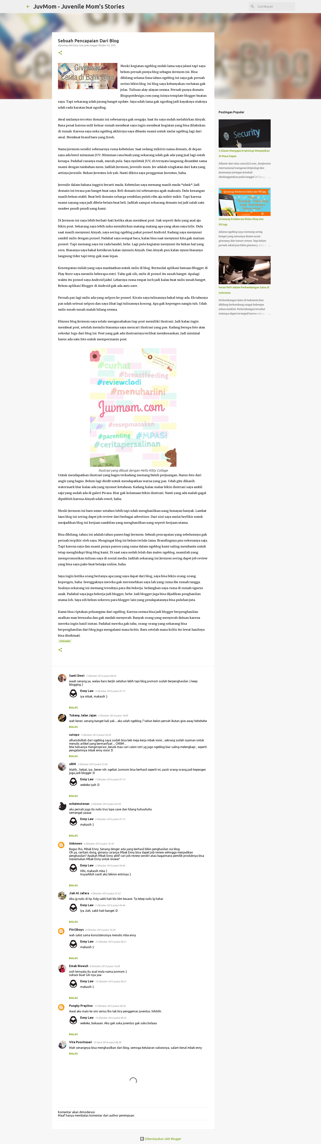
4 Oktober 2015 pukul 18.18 (99, 843)
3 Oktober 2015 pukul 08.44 (101, 675)
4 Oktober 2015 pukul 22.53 (105, 893)
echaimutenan (79, 803)
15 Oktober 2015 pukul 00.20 (109, 1006)
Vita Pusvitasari (80, 1042)
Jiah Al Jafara (79, 893)
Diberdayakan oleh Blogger (162, 1138)
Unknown (75, 843)
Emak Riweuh (78, 966)
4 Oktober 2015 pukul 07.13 (110, 691)
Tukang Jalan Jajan (82, 715)
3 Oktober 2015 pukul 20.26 (96, 735)
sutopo (74, 734)
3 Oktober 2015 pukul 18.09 (113, 715)
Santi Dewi (77, 675)
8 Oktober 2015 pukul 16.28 (105, 966)
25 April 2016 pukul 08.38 (107, 1042)
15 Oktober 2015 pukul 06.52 (110, 1017)
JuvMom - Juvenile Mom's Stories (78, 6)
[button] (60, 53)
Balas (73, 707)
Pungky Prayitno (81, 1005)
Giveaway (64, 641)
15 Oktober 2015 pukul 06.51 (110, 941)
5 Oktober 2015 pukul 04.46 (110, 865)
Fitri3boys (76, 929)
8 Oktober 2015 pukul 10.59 (100, 929)
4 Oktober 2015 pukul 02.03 (106, 804)
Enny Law (87, 690)
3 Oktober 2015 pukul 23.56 (92, 764)
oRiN (72, 764)
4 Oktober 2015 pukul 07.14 (110, 779)
